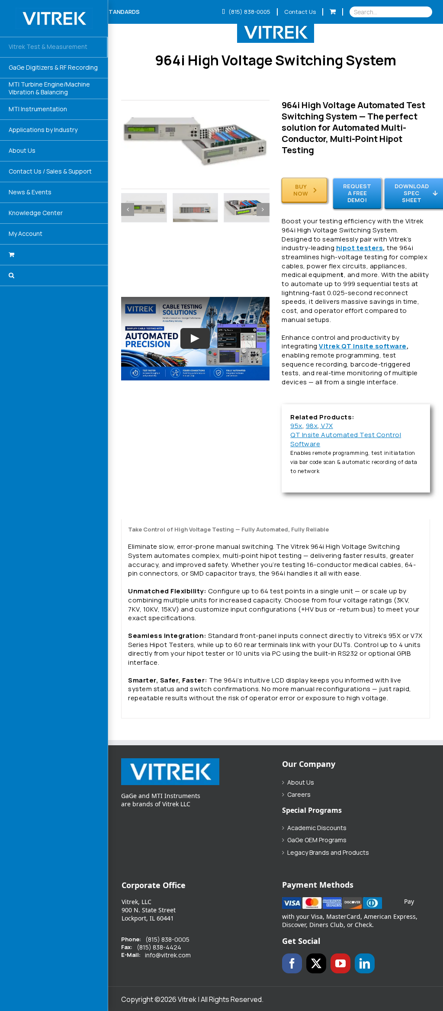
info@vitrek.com (168, 955)
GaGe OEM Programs (317, 840)
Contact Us (300, 12)
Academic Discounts (317, 828)
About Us (300, 782)
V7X (326, 425)
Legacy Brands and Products (328, 852)
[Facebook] (292, 963)
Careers (299, 794)
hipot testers (359, 247)
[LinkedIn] (365, 963)
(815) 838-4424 (159, 947)
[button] (54, 275)
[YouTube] (340, 963)
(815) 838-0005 (248, 12)
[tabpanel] (275, 618)
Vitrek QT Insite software (363, 346)
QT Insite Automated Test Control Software (345, 439)
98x (312, 425)
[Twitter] (316, 963)
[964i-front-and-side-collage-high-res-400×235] (195, 104)
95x (296, 425)
